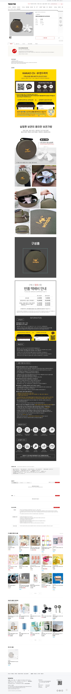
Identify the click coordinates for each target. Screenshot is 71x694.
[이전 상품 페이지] (31, 593)
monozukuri (10, 546)
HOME (9, 9)
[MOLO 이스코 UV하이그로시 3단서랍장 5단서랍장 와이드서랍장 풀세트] (24, 581)
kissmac (42, 546)
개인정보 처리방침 (20, 673)
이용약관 (16, 673)
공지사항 (39, 673)
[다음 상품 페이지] (40, 593)
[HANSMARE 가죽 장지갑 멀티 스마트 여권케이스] (46, 563)
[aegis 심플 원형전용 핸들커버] (13, 581)
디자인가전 (11, 9)
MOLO (20, 584)
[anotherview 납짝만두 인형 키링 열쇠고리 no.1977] (24, 543)
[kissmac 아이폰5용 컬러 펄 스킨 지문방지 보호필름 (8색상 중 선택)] (46, 544)
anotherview (21, 546)
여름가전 (15, 9)
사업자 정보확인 (30, 681)
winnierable (32, 584)
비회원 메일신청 (47, 686)
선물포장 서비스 (40, 686)
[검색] (61, 4)
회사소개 (9, 673)
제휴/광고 (35, 673)
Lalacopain (21, 565)
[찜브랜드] (36, 14)
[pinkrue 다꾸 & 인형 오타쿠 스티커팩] (13, 562)
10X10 (12, 4)
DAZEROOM (43, 584)
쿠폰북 (46, 687)
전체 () (15, 482)
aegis (9, 584)
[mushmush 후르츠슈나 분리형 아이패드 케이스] (58, 543)
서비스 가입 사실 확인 (27, 683)
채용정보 (12, 673)
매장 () (28, 482)
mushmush (54, 546)
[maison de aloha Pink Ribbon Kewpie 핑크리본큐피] (35, 562)
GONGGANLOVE (55, 565)
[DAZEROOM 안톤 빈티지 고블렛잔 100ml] (46, 580)
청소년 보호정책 (26, 673)
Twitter (59, 40)
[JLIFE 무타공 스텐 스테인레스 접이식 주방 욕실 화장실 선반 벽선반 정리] (35, 543)
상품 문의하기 (57, 495)
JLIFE (31, 546)
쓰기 (60, 22)
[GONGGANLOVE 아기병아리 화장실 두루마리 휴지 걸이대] (58, 562)
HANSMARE (43, 565)
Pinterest (62, 40)
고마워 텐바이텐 (40, 687)
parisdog (54, 584)
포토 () (21, 482)
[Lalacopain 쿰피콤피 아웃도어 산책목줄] (24, 561)
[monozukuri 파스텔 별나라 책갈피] (13, 543)
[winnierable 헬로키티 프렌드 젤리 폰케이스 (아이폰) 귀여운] (35, 581)
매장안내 (42, 673)
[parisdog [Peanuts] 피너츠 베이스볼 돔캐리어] (58, 582)
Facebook (61, 40)
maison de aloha (33, 565)
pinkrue (9, 565)
